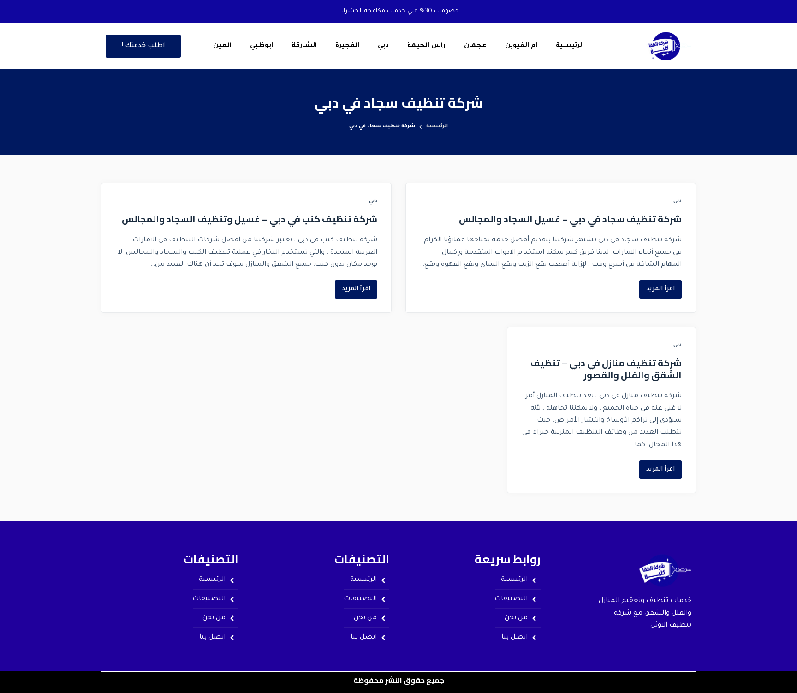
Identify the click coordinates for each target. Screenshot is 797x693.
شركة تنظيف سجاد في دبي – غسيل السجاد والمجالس (570, 218)
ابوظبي (261, 46)
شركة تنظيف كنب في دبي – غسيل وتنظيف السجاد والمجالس (249, 218)
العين (222, 46)
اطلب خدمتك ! (143, 45)
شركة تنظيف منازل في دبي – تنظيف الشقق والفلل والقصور (606, 368)
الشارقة (304, 46)
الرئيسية (570, 46)
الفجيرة (347, 46)
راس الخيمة (426, 46)
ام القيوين (521, 46)
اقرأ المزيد (657, 286)
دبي (383, 46)
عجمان (475, 46)
